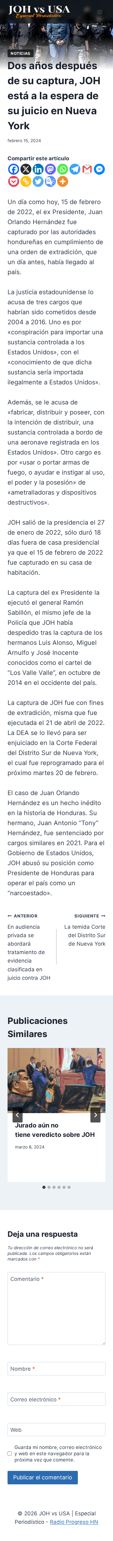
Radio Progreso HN (74, 1522)
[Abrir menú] (99, 12)
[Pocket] (13, 181)
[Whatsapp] (62, 169)
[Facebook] (13, 169)
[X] (25, 169)
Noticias (20, 53)
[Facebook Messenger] (99, 169)
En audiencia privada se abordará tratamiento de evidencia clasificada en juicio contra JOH (29, 947)
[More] (62, 181)
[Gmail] (87, 169)
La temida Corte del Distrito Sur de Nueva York (84, 930)
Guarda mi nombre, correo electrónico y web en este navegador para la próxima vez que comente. (58, 1453)
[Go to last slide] (18, 1114)
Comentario (27, 1279)
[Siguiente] (95, 1114)
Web (16, 1430)
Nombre (22, 1369)
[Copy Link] (25, 181)
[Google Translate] (50, 181)
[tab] (44, 1187)
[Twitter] (38, 181)
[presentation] (56, 1080)
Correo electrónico (35, 1399)
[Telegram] (74, 169)
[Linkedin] (38, 169)
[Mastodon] (50, 169)
